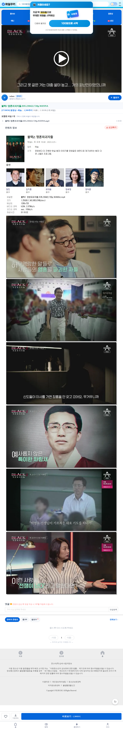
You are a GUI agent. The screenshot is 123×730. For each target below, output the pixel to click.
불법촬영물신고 (69, 685)
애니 (12, 21)
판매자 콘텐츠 (12, 619)
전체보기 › (114, 619)
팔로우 (34, 619)
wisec (12, 96)
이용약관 (45, 682)
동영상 (110, 14)
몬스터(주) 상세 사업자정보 (61, 663)
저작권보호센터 (54, 685)
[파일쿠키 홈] (8, 4)
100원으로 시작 (70, 23)
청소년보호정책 (75, 682)
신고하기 (112, 127)
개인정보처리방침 (59, 682)
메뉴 (120, 5)
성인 (110, 21)
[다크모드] (113, 4)
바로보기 (71, 716)
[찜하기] (6, 716)
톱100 (12, 14)
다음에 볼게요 (40, 23)
